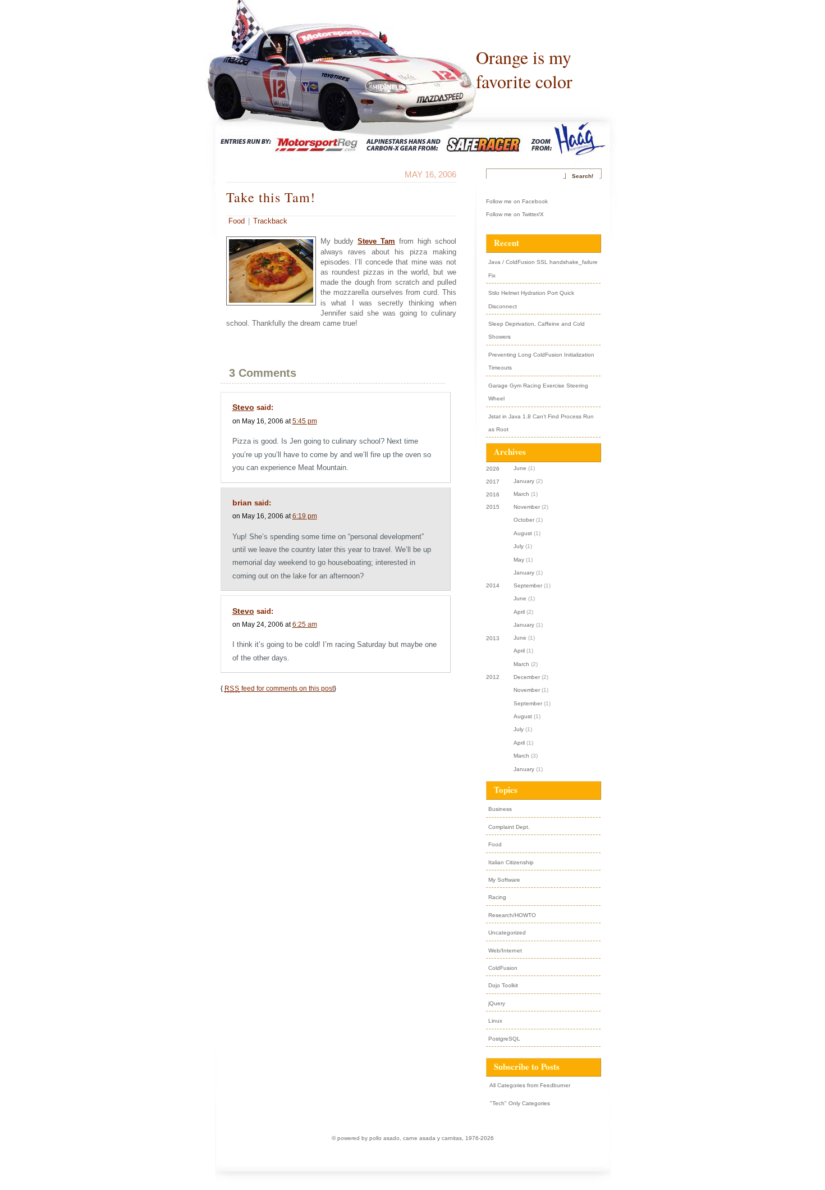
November (527, 507)
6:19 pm (304, 515)
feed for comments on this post (279, 688)
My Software (504, 880)
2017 (492, 481)
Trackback (270, 221)
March (521, 494)
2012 (492, 677)
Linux (495, 1021)
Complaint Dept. (509, 827)
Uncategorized (507, 932)
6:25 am (304, 624)
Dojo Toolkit (503, 985)
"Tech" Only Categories (519, 1103)
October (524, 520)
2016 (492, 494)
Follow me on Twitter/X (515, 214)
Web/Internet (505, 950)
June (520, 468)
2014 (492, 585)
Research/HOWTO (512, 915)
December (527, 677)
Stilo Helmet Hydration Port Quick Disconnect (531, 299)
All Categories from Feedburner (529, 1085)
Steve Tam (376, 241)
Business (500, 809)
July (519, 546)
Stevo (243, 407)
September (528, 585)
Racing (497, 897)
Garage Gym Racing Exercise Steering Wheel (538, 392)
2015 (492, 507)
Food (236, 221)
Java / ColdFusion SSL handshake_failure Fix (543, 268)
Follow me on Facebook (517, 201)
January (524, 481)
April (519, 612)
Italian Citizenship (511, 862)
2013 (492, 638)
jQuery (496, 1003)
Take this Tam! (270, 197)
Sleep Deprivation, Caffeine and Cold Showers (536, 330)
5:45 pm (304, 421)
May (519, 560)
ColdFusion (502, 968)
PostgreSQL (504, 1039)
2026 (492, 469)
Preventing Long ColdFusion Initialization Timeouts (541, 361)
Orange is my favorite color (524, 69)
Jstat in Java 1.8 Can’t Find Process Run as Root (541, 422)
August (523, 533)
